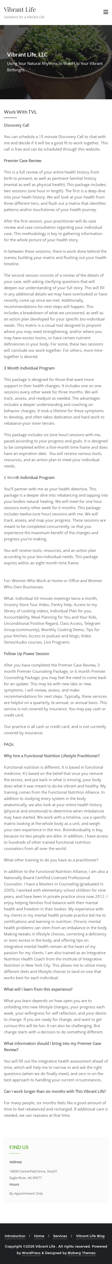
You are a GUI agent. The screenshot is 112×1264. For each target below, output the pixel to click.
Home (39, 1236)
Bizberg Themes (82, 1253)
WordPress (31, 1253)
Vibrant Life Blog (90, 1236)
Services (60, 1236)
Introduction (15, 1236)
